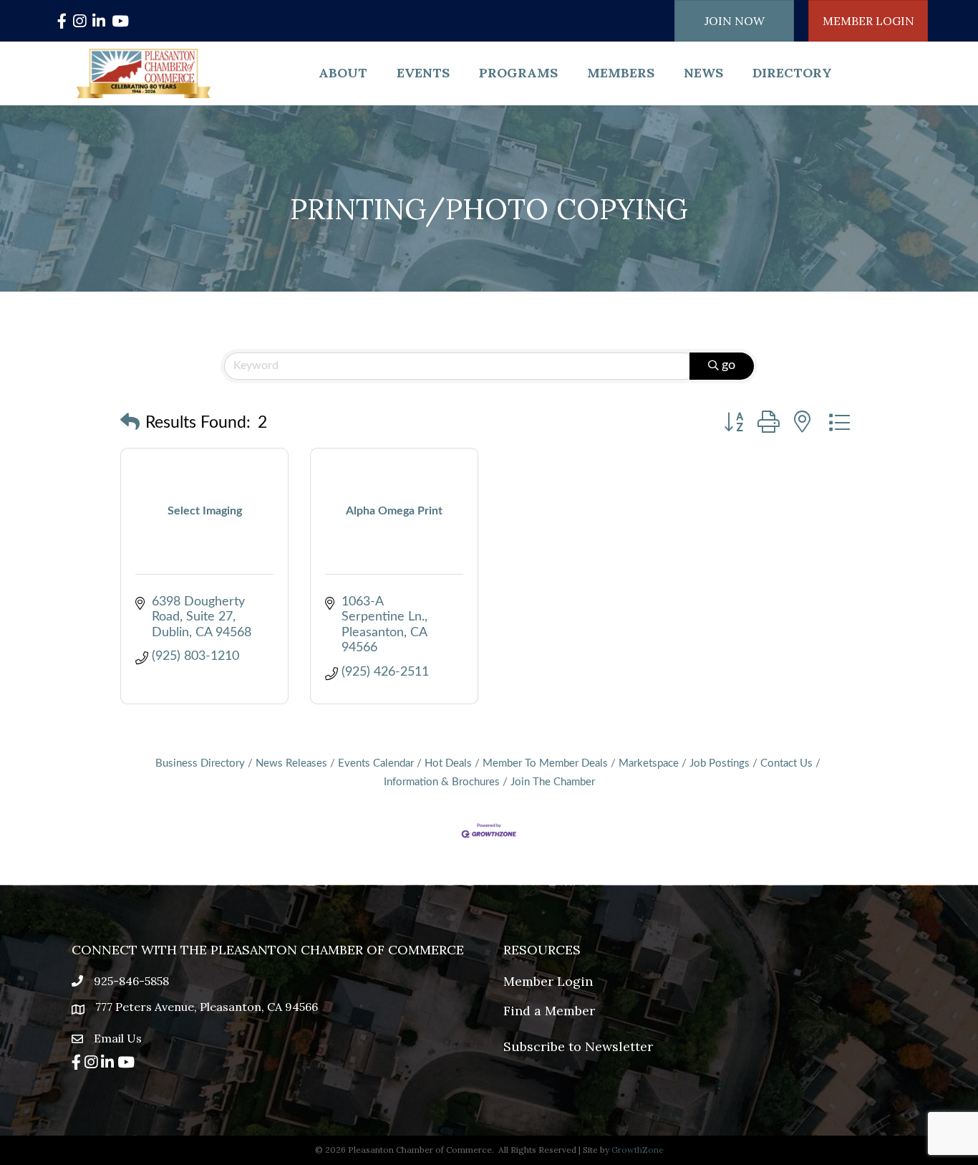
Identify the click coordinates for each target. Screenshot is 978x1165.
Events (423, 72)
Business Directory (200, 763)
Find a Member (549, 1010)
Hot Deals (448, 763)
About (343, 72)
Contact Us (786, 763)
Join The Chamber (552, 782)
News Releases (291, 763)
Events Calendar (376, 763)
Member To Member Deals (545, 763)
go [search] (728, 365)
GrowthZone (637, 1149)
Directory (792, 72)
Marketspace (649, 763)
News (703, 72)
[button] (130, 423)
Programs (518, 72)
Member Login (548, 981)
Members (620, 72)
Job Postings (719, 763)
